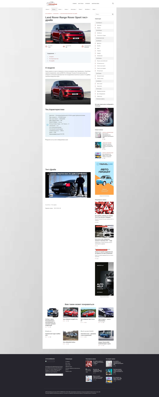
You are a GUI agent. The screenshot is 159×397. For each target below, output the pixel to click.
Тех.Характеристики (53, 58)
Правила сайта (69, 371)
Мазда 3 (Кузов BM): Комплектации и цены (104, 343)
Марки (94, 9)
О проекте (87, 3)
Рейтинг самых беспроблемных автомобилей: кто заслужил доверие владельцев (50, 322)
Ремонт (60, 9)
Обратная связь (95, 3)
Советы (66, 9)
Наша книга (99, 86)
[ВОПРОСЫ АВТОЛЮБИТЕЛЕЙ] (104, 231)
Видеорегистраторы (101, 91)
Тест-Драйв (51, 60)
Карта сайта (68, 364)
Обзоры (53, 9)
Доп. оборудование (101, 93)
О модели (51, 56)
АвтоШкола (87, 9)
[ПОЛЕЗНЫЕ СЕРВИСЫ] (104, 207)
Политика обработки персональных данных (73, 369)
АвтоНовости (99, 22)
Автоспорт (99, 25)
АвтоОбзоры (49, 41)
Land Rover (48, 204)
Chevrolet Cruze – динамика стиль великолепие (88, 334)
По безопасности (100, 63)
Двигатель (99, 43)
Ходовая (99, 53)
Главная (74, 3)
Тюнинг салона (100, 78)
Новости (47, 9)
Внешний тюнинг (100, 76)
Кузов (98, 48)
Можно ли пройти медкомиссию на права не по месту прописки (104, 252)
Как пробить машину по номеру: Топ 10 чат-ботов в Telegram (104, 216)
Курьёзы (98, 27)
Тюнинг (80, 9)
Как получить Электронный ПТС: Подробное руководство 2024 (107, 135)
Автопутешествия (100, 38)
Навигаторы (99, 96)
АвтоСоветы (99, 58)
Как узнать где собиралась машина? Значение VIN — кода (103, 240)
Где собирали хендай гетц (70, 319)
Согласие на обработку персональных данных (73, 393)
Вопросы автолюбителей (102, 60)
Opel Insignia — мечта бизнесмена (104, 320)
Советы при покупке (101, 65)
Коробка (98, 45)
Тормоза (99, 50)
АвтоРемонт (98, 40)
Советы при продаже (101, 68)
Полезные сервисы (100, 98)
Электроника (99, 55)
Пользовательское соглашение (90, 393)
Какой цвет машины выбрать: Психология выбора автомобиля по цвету (107, 146)
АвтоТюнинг (98, 73)
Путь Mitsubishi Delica (69, 342)
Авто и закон (99, 83)
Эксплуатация (100, 70)
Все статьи (80, 3)
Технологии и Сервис (101, 35)
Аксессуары (73, 9)
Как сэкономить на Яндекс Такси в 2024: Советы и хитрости (107, 155)
